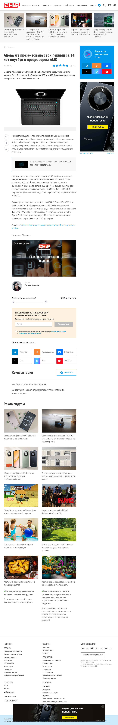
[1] (13, 302)
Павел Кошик (32, 285)
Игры (6, 685)
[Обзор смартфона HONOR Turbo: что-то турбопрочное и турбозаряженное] (21, 458)
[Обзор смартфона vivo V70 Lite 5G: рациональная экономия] (21, 421)
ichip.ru (46, 686)
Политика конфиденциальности (55, 702)
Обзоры (25, 5)
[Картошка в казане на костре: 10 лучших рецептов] (21, 567)
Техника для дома (10, 672)
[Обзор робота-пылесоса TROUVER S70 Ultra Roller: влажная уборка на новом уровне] (59, 421)
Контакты (110, 153)
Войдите (16, 390)
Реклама (47, 682)
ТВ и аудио (8, 669)
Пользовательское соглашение (54, 699)
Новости (35, 5)
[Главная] (4, 47)
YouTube (67, 361)
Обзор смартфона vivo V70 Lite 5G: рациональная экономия (14, 33)
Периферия (8, 660)
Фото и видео (9, 663)
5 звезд (66, 65)
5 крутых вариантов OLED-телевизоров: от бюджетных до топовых (103, 33)
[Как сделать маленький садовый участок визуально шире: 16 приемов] (59, 529)
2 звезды (57, 65)
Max (44, 361)
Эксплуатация (48, 650)
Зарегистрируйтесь (36, 390)
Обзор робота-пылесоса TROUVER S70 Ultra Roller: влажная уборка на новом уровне (35, 34)
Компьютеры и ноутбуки (13, 654)
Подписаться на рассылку (93, 655)
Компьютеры (48, 663)
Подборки (57, 5)
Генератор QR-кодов (50, 693)
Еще (92, 5)
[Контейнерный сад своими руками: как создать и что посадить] (59, 567)
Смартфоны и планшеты (13, 651)
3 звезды (60, 65)
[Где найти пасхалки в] (21, 495)
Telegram (23, 352)
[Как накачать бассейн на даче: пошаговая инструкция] (21, 529)
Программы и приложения (14, 675)
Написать (68, 372)
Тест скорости (11, 701)
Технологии (82, 5)
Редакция (46, 696)
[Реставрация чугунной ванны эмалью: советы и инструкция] (21, 593)
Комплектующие (10, 657)
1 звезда (54, 65)
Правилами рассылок (58, 331)
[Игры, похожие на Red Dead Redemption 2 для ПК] (59, 495)
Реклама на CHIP (86, 153)
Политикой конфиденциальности (30, 333)
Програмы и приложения (52, 675)
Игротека (8, 682)
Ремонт (45, 653)
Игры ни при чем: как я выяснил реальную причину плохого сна (80, 32)
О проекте (46, 690)
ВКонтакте (68, 352)
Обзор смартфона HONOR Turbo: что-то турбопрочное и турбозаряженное (58, 33)
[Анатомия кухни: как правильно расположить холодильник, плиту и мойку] (59, 458)
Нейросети (69, 5)
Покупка (46, 647)
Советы (46, 5)
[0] (46, 302)
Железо (6, 688)
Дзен (22, 361)
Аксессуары (8, 666)
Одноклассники (48, 352)
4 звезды (63, 65)
